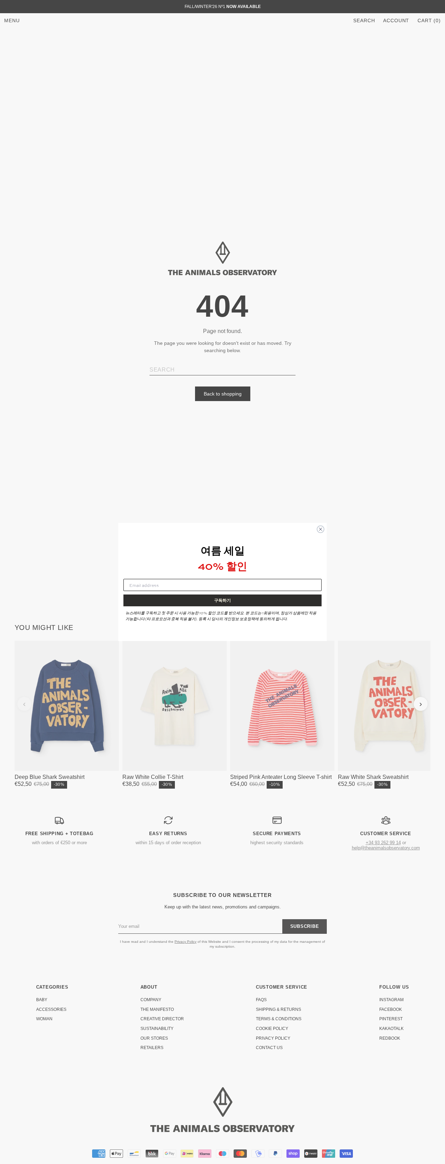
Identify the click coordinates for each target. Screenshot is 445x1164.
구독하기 (222, 600)
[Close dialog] (320, 529)
